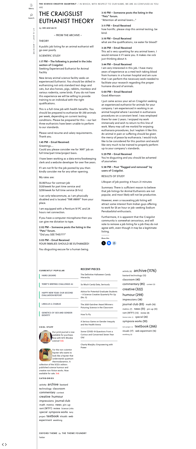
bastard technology (134, 275)
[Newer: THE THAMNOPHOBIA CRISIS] (3, 444)
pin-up (66, 405)
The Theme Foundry (74, 433)
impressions (46, 401)
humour (57, 396)
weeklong (57, 420)
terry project (128, 327)
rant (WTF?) (45, 408)
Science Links (67, 408)
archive (34, 49)
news (58, 405)
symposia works (58, 412)
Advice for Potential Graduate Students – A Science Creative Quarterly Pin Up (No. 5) (99, 294)
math (42, 405)
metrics (50, 405)
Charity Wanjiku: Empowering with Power (97, 346)
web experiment (145, 330)
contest (60, 392)
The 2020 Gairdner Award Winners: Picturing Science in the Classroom (97, 306)
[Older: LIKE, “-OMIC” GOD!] (5, 444)
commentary (47, 392)
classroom (59, 388)
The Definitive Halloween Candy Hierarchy (96, 276)
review (56, 408)
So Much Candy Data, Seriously (95, 284)
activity (42, 384)
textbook (53, 416)
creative (44, 396)
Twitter (42, 437)
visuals (63, 416)
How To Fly (86, 314)
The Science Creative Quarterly (58, 3)
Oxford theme (48, 433)
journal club (62, 401)
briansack (50, 27)
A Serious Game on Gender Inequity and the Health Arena (98, 323)
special (43, 412)
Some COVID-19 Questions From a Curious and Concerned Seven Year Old (97, 334)
